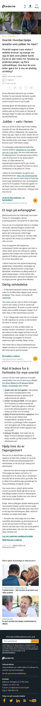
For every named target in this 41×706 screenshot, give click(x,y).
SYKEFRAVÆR (7, 619)
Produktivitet (8, 547)
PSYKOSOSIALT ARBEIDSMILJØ (14, 588)
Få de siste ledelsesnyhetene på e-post (20, 637)
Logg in (30, 7)
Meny (37, 7)
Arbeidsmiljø (19, 545)
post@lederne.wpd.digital (19, 688)
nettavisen (6, 298)
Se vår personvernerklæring (14, 673)
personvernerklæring (8, 652)
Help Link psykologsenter (27, 176)
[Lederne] (8, 6)
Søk (25, 7)
